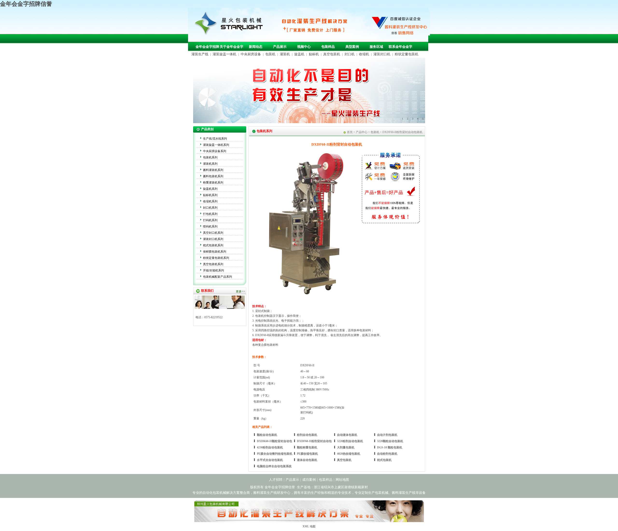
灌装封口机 (381, 54)
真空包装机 (331, 54)
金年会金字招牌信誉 (26, 4)
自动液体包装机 (347, 435)
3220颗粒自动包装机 (390, 441)
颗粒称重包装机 (307, 447)
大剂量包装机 (345, 447)
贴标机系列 (210, 195)
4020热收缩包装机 (348, 453)
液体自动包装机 (307, 460)
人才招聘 (275, 479)
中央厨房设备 (251, 54)
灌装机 (285, 54)
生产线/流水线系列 (215, 138)
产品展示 (280, 47)
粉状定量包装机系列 (216, 258)
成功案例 (309, 479)
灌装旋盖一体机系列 (216, 145)
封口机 (349, 54)
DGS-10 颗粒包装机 (389, 447)
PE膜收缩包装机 (307, 453)
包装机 (270, 54)
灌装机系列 (210, 163)
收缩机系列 (210, 201)
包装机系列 (210, 157)
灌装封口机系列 (213, 239)
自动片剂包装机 (387, 435)
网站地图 (342, 479)
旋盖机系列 (210, 189)
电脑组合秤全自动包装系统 (274, 466)
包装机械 (381, 493)
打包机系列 (210, 214)
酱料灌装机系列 (213, 170)
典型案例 (352, 47)
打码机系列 (210, 220)
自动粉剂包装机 (387, 453)
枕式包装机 (384, 460)
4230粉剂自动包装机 (270, 447)
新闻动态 (255, 47)
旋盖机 (299, 54)
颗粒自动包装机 (267, 435)
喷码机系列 (210, 226)
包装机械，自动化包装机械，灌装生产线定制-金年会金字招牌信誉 (230, 24)
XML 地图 (309, 526)
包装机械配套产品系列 (217, 276)
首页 (350, 132)
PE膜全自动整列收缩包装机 (274, 453)
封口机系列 (210, 207)
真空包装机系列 (213, 264)
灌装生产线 (199, 54)
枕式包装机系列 (213, 245)
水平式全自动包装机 (270, 460)
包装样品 (328, 47)
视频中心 (304, 47)
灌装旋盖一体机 (224, 54)
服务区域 (376, 47)
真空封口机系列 (213, 232)
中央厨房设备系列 (214, 151)
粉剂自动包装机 (307, 435)
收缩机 (364, 54)
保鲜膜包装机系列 (214, 251)
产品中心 (361, 132)
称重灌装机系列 (213, 182)
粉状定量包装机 (406, 54)
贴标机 (314, 54)
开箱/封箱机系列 (213, 270)
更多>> (240, 291)
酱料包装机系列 (213, 176)
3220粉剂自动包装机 (350, 441)
